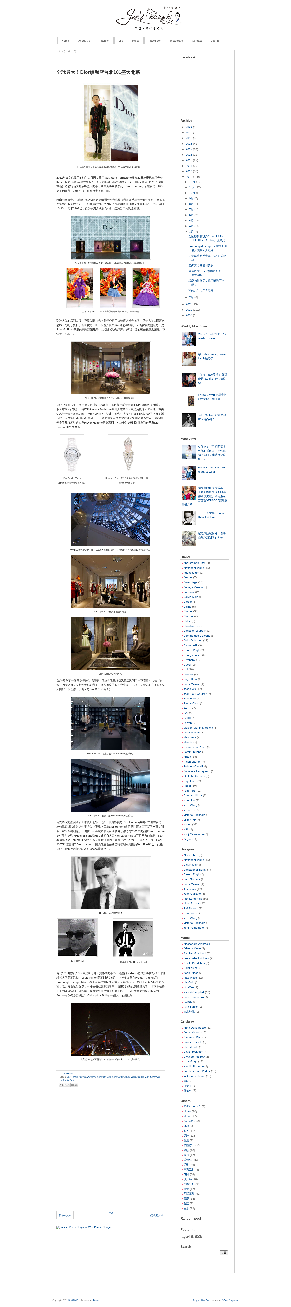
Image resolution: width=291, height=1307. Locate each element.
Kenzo (187, 708)
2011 (189, 304)
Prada (66, 1080)
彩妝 (186, 1150)
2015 (189, 160)
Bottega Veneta (193, 587)
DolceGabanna (193, 640)
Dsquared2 (190, 645)
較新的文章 (65, 1215)
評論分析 (189, 1184)
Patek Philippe (192, 751)
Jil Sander (190, 698)
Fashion (104, 40)
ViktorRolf (190, 819)
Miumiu (188, 742)
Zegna (188, 839)
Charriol (188, 616)
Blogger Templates (201, 1300)
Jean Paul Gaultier (195, 693)
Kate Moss (190, 977)
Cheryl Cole (191, 1047)
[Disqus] (110, 1155)
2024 (189, 127)
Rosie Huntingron (194, 996)
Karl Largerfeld (152, 1076)
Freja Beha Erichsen (196, 958)
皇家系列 (189, 1169)
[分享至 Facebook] (72, 1085)
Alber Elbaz (191, 855)
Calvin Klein (191, 596)
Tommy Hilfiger (193, 795)
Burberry (91, 1076)
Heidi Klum (190, 967)
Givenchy (189, 659)
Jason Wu (190, 688)
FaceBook (154, 40)
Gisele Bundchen (194, 963)
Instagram (176, 40)
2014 (189, 165)
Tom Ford (190, 790)
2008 (189, 315)
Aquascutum (191, 572)
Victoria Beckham (194, 814)
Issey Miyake (192, 684)
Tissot (187, 785)
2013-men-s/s (192, 1106)
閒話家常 (189, 1193)
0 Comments (67, 1073)
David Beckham (193, 1051)
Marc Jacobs (192, 732)
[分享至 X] (69, 1085)
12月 (192, 181)
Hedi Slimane (137, 1076)
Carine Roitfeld (193, 1042)
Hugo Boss (190, 679)
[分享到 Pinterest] (76, 1085)
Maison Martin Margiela (198, 727)
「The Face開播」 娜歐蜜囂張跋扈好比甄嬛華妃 (212, 378)
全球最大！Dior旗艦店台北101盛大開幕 (98, 72)
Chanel (188, 611)
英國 (186, 1174)
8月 (191, 203)
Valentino (189, 800)
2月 (191, 297)
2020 (189, 132)
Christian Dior (104, 1076)
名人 (186, 1130)
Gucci (187, 664)
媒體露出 (189, 1145)
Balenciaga (190, 582)
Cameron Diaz (193, 1037)
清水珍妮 (189, 1011)
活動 (75, 1076)
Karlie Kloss (191, 972)
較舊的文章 (156, 1215)
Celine (187, 606)
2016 (189, 154)
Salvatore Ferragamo (197, 771)
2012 (189, 176)
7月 (191, 209)
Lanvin (188, 722)
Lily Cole (189, 982)
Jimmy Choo (191, 703)
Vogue (187, 824)
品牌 (69, 1076)
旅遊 (186, 1155)
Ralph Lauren (192, 761)
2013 (189, 171)
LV (60, 1080)
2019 (189, 138)
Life (121, 40)
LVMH (187, 717)
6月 (191, 215)
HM (186, 669)
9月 (191, 198)
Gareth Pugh (192, 650)
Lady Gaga (190, 1061)
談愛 (186, 1189)
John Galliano (192, 893)
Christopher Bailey (121, 1076)
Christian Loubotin (195, 630)
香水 (186, 1208)
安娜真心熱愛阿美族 (200, 265)
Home (65, 40)
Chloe (187, 621)
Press (135, 40)
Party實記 (190, 1121)
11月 (192, 187)
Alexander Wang (194, 567)
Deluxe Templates (229, 1300)
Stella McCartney (194, 776)
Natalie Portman (194, 1066)
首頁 (110, 1213)
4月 (191, 226)
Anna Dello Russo (195, 1027)
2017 (189, 149)
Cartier (188, 601)
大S (186, 1080)
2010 (189, 309)
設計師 (82, 1076)
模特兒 (188, 1159)
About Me (84, 40)
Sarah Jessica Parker (197, 1071)
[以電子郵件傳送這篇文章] (61, 1085)
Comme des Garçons (197, 635)
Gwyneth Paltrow (194, 1056)
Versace (189, 810)
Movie (187, 1111)
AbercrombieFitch (195, 562)
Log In (215, 40)
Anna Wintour (192, 1032)
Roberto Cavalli (193, 766)
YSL (186, 829)
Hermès (188, 674)
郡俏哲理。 (74, 1300)
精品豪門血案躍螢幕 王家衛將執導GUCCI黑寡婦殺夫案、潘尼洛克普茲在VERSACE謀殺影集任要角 (204, 496)
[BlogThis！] (65, 1085)
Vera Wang (190, 805)
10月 (192, 192)
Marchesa (190, 737)
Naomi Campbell (194, 992)
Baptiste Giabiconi (195, 953)
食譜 (186, 1203)
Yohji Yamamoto (194, 834)
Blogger (96, 1300)
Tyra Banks (191, 1006)
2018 (189, 143)
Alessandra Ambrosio (197, 943)
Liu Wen (189, 987)
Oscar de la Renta (195, 747)
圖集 (186, 1140)
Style (72, 1080)
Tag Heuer (190, 781)
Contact (197, 40)
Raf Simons (191, 908)
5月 (191, 220)
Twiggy (188, 1001)
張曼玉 (188, 1085)
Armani (188, 577)
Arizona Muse (192, 948)
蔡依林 (188, 1090)
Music (187, 1116)
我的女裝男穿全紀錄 (200, 290)
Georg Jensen (192, 655)
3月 (191, 231)
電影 (186, 1198)
